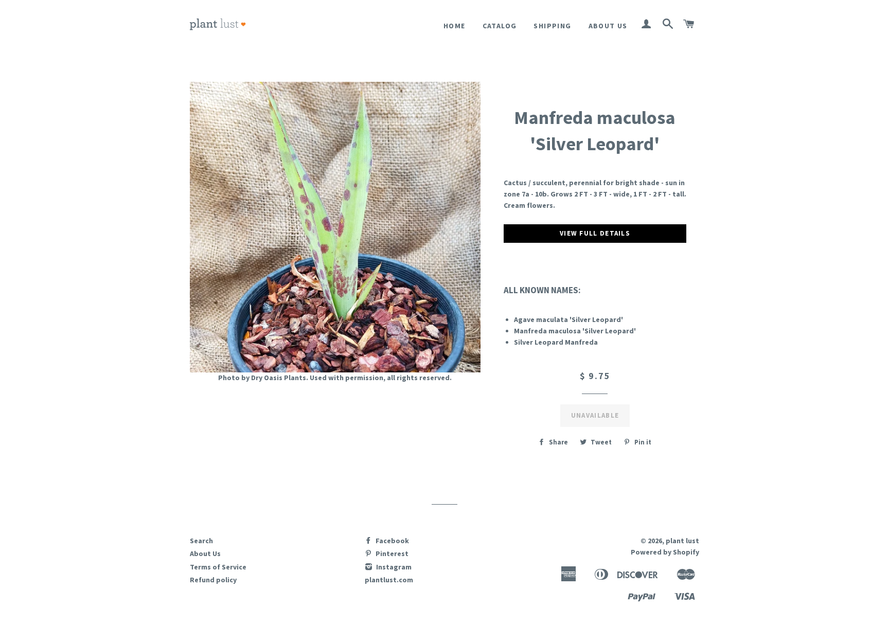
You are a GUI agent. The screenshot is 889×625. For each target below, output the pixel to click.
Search (201, 540)
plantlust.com (389, 579)
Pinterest (391, 553)
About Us (608, 25)
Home (454, 25)
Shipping (552, 25)
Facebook (391, 540)
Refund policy (213, 579)
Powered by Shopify (665, 552)
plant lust (682, 540)
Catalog (500, 25)
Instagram (393, 567)
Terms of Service (218, 567)
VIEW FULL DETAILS (595, 233)
